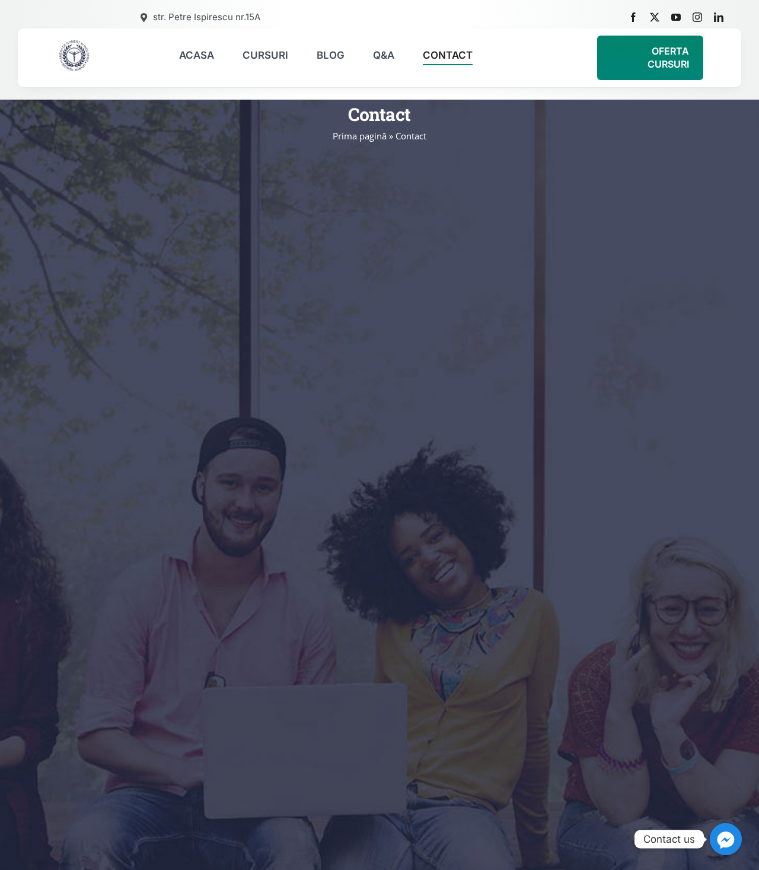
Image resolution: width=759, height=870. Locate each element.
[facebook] (633, 17)
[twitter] (654, 17)
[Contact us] (726, 839)
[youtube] (676, 17)
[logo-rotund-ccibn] (74, 44)
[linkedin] (718, 17)
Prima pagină (360, 136)
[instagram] (697, 17)
